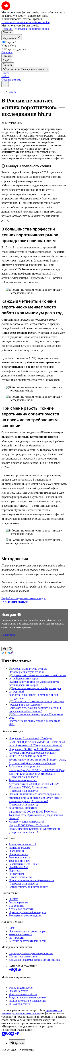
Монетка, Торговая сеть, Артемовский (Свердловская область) (36, 815)
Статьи (13, 91)
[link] (7, 64)
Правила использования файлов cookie (25, 28)
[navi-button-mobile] (5, 84)
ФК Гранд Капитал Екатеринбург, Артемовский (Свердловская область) (37, 773)
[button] (5, 73)
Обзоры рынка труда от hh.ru (26, 671)
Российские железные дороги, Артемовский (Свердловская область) (35, 801)
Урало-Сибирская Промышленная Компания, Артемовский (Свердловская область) (34, 829)
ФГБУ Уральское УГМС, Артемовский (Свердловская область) (34, 787)
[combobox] (17, 1042)
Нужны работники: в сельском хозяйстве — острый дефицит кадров (36, 683)
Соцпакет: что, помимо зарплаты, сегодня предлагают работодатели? (35, 709)
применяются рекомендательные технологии (31, 1012)
